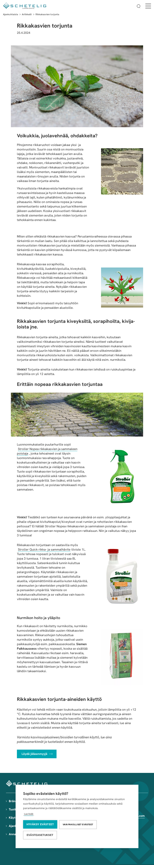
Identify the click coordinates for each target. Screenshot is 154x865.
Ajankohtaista (10, 14)
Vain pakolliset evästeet (78, 824)
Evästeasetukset (40, 835)
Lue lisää (28, 813)
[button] (138, 7)
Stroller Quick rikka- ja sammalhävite (44, 549)
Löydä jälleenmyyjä (34, 754)
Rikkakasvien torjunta (47, 14)
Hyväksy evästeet (40, 824)
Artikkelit (27, 14)
